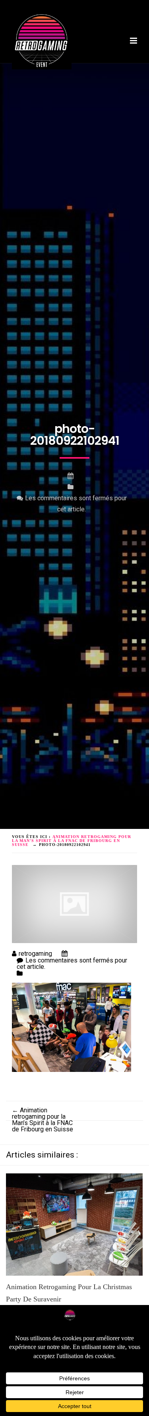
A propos (57, 65)
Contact (71, 77)
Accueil (24, 65)
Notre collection (103, 71)
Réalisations (32, 77)
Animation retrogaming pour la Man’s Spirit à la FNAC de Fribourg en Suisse (42, 1119)
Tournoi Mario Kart (41, 71)
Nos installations (105, 65)
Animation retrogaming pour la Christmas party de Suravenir (69, 1293)
